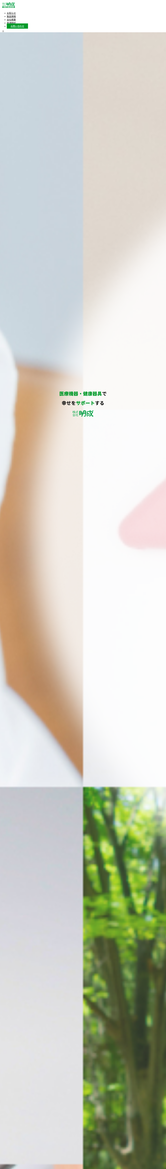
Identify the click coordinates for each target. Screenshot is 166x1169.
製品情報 (11, 16)
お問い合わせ (17, 26)
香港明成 (11, 22)
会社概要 (11, 19)
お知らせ (11, 13)
